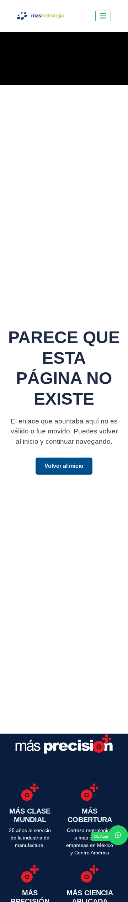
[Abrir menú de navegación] (103, 16)
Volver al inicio (64, 466)
